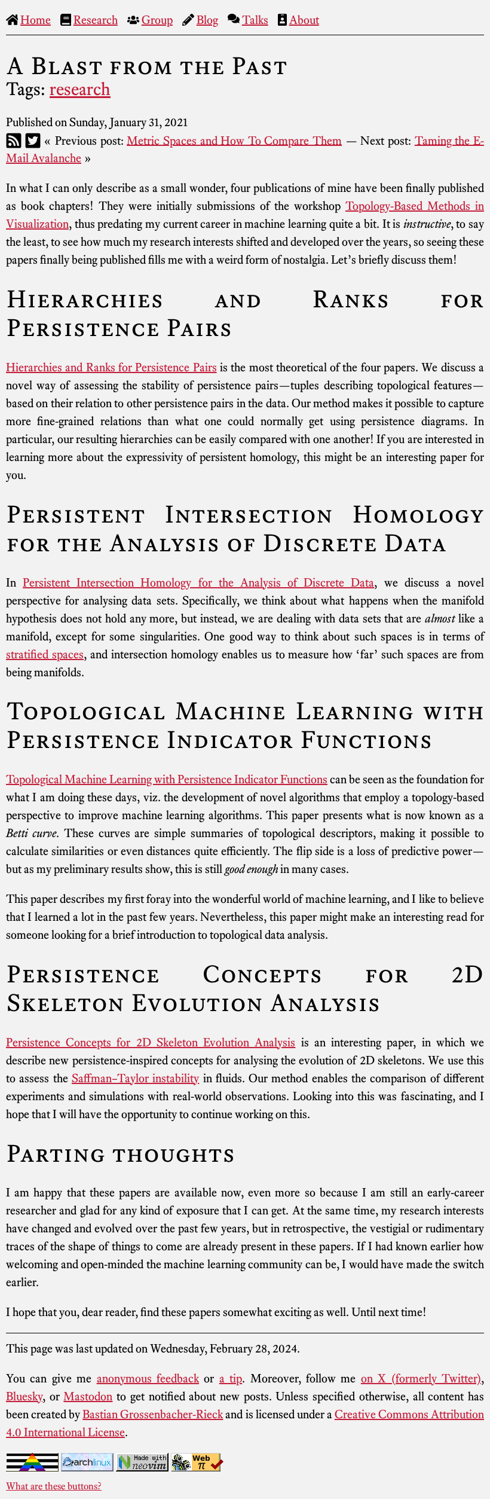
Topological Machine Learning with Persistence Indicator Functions (166, 779)
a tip (230, 1378)
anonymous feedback (148, 1378)
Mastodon (87, 1396)
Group (157, 20)
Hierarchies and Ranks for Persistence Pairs (111, 367)
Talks (255, 20)
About (304, 20)
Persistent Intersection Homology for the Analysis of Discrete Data (198, 582)
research (80, 89)
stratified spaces (45, 654)
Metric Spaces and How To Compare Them (234, 140)
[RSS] (14, 140)
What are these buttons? (54, 1486)
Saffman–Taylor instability (135, 1078)
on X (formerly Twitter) (421, 1378)
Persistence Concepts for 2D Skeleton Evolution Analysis (150, 1042)
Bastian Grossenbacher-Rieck (152, 1414)
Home (35, 20)
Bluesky (24, 1396)
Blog (207, 20)
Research (96, 20)
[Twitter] (33, 140)
